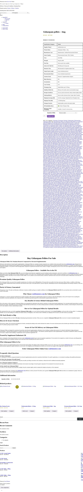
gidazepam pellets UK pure (68, 206)
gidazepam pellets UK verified (64, 234)
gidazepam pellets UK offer (60, 194)
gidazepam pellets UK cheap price (55, 166)
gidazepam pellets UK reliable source (71, 210)
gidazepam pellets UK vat (73, 233)
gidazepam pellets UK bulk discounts (56, 162)
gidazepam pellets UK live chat (74, 189)
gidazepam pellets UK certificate (68, 165)
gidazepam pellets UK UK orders (68, 231)
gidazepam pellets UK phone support (60, 201)
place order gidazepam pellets (56, 243)
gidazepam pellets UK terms (60, 224)
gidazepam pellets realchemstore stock (74, 146)
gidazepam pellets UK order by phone (53, 196)
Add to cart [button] (25, 411)
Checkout (7, 19)
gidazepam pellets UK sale (51, 215)
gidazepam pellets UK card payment (53, 165)
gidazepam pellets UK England (63, 179)
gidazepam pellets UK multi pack (52, 192)
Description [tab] (4, 251)
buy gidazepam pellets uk (73, 128)
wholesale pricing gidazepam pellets (74, 247)
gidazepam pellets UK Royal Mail (62, 214)
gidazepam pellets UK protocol (56, 206)
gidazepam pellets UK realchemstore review (71, 208)
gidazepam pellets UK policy (74, 201)
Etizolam (65, 120)
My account (7, 18)
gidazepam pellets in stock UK (54, 136)
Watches (17, 8)
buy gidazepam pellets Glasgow (55, 125)
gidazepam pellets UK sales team (64, 215)
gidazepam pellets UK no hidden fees (67, 193)
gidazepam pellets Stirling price (52, 148)
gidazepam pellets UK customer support (51, 173)
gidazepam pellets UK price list (49, 203)
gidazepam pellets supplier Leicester (53, 152)
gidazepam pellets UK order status (60, 197)
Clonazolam (55, 120)
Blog (4, 24)
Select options (4, 411)
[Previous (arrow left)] (2, 246)
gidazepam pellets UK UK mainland (65, 230)
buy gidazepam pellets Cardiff (58, 122)
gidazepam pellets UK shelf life (76, 217)
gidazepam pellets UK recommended (68, 209)
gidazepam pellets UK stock (63, 221)
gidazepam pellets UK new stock (66, 192)
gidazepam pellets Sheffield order (50, 147)
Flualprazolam (71, 120)
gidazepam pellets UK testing (72, 224)
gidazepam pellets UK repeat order (65, 212)
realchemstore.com (74, 244)
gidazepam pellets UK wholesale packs (59, 236)
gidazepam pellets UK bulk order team (72, 162)
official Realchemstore (70, 238)
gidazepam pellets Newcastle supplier (74, 139)
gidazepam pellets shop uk (62, 147)
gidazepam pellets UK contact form (55, 169)
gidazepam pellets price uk (66, 145)
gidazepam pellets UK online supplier (65, 195)
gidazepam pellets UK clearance (58, 167)
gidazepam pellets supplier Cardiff (53, 149)
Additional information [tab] (14, 251)
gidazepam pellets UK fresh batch (68, 182)
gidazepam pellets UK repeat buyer (50, 212)
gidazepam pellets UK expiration (55, 180)
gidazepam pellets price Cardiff (65, 143)
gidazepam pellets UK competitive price (62, 168)
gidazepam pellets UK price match (63, 203)
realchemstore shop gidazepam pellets (61, 244)
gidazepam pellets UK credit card (69, 170)
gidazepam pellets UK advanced (49, 156)
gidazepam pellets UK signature (72, 220)
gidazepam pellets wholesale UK (52, 237)
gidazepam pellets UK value (61, 233)
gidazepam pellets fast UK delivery (56, 135)
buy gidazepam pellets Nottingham (72, 127)
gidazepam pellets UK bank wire (50, 160)
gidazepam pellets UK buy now (63, 163)
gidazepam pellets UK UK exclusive (73, 229)
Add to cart (51, 116)
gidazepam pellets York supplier (58, 238)
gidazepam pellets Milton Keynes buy (59, 139)
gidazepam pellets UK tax (48, 224)
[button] (41, 14)
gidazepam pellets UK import (65, 186)
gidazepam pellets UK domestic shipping (55, 176)
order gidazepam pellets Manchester (63, 241)
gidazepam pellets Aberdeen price (58, 129)
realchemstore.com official (48, 246)
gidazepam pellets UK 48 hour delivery (58, 155)
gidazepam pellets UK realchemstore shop (51, 209)
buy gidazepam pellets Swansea (61, 128)
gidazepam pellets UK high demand (62, 185)
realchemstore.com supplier (60, 246)
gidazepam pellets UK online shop (50, 195)
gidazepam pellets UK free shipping (53, 182)
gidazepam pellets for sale (68, 135)
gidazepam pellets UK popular (49, 202)
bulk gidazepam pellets (58, 121)
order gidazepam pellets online (53, 242)
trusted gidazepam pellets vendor (72, 246)
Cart (6, 20)
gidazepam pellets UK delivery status (67, 173)
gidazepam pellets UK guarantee (72, 183)
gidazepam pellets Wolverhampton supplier (68, 237)
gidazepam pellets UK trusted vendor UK (51, 228)
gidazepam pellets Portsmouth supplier (60, 142)
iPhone (12, 8)
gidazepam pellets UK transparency (57, 227)
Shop (5, 17)
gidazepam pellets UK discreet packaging (62, 175)
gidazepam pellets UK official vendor (74, 194)
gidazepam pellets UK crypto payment (59, 172)
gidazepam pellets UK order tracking (74, 197)
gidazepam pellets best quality (71, 129)
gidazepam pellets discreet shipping (56, 134)
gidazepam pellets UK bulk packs (50, 163)
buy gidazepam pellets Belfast (70, 121)
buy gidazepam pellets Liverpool (55, 126)
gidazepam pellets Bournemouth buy (62, 131)
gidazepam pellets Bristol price (52, 132)
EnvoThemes (7, 481)
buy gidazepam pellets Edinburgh (60, 124)
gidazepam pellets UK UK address (68, 228)
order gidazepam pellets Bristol (57, 240)
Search (1, 417)
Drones (8, 8)
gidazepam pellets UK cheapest (68, 166)
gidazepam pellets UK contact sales (70, 169)
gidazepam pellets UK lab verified (70, 188)
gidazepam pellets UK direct (56, 174)
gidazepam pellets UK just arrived (68, 187)
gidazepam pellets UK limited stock (60, 189)
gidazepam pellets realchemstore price (58, 146)
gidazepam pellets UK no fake (53, 193)
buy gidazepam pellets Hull (68, 125)
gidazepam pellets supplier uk (53, 154)
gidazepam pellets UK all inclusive (53, 158)
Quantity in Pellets (51, 112)
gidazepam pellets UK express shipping (71, 180)
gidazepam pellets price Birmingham (50, 143)
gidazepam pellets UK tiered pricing (50, 226)
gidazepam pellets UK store (64, 222)
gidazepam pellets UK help (48, 185)
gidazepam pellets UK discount (69, 174)
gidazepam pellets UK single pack (50, 221)
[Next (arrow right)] (80, 246)
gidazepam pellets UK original (49, 199)
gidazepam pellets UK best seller (54, 161)
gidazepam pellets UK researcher (71, 213)
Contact (6, 23)
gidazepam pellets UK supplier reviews (56, 223)
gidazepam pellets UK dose (70, 176)
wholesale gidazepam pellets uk (60, 247)
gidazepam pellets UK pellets (52, 200)
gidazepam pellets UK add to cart (73, 155)
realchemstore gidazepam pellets (69, 243)
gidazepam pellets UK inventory (54, 187)
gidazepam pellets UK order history (68, 196)
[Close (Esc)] (81, 1)
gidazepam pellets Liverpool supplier (69, 138)
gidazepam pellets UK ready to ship (54, 208)
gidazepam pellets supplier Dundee (68, 149)
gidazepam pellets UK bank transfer (71, 159)
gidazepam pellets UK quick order (55, 207)
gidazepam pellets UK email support (72, 178)
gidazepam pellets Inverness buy (67, 136)
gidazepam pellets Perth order (71, 141)
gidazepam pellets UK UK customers (57, 229)
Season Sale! (5, 27)
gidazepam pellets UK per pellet (64, 200)
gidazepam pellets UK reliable (57, 210)
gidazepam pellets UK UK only (54, 231)
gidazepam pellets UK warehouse (50, 235)
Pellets (49, 121)
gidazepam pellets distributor (69, 134)
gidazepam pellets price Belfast (75, 142)
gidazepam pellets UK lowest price (50, 190)
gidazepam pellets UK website (63, 235)
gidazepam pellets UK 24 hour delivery (68, 154)
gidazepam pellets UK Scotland (54, 216)
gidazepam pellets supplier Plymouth (62, 153)
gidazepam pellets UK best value (68, 161)
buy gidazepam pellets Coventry (71, 122)
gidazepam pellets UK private (52, 204)
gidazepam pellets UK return (49, 214)
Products (6, 25)
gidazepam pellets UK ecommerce (57, 178)
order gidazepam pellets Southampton (68, 242)
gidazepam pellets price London (53, 145)
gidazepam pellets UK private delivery (66, 204)
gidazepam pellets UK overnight (62, 199)
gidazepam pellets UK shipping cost (64, 219)
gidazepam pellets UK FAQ (49, 181)
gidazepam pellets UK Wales (77, 234)
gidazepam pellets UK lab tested (56, 188)
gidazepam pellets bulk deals (64, 132)
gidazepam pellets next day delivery (64, 140)
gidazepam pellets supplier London (68, 152)
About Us (5, 22)
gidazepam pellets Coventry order (67, 133)
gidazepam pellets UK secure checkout (70, 216)
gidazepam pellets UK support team (72, 223)
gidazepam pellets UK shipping (49, 219)
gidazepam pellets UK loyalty (64, 190)
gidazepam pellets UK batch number (64, 160)
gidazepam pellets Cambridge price (52, 133)
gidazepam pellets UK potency (62, 202)
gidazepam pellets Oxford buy (58, 141)
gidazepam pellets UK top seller (64, 226)
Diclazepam (60, 120)
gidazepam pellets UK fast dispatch (62, 181)
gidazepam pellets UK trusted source (72, 227)
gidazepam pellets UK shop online (58, 220)
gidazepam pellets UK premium (75, 202)
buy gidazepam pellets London (69, 126)
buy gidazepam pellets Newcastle (58, 127)
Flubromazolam (77, 120)
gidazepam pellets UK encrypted (50, 179)
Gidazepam (45, 121)
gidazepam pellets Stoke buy (65, 148)
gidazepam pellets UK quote (68, 207)
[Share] (78, 1)
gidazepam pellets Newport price (50, 140)
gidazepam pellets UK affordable (63, 156)
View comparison (5, 487)
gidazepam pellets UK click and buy (73, 167)
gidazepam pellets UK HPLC (52, 186)
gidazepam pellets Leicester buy (55, 138)
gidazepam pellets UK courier (56, 170)
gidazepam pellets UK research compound (55, 213)
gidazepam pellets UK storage (52, 222)
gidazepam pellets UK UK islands (50, 230)
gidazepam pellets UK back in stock (55, 159)
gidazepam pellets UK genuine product (57, 183)
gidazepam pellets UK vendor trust (50, 234)
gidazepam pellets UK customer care (74, 172)
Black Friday (5, 29)
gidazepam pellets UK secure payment (61, 217)
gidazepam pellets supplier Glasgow (61, 151)
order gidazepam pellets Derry (70, 240)
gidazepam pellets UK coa (48, 168)
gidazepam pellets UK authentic (66, 158)
